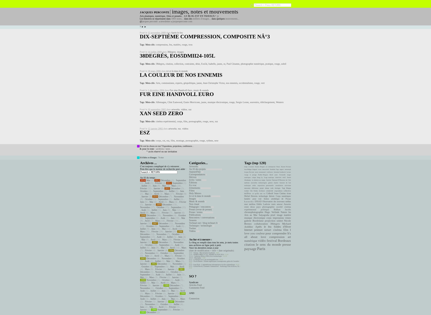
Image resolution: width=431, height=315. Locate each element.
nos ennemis (232, 83)
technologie (263, 196)
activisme (288, 185)
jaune (219, 64)
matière (176, 44)
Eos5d (204, 64)
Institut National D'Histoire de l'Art (278, 180)
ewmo (259, 169)
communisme (167, 83)
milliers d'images (201, 19)
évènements (195, 188)
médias (252, 204)
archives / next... (164, 149)
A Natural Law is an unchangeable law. (206, 259)
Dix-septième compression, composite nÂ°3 (205, 37)
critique (254, 177)
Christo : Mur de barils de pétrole (204, 253)
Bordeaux (284, 240)
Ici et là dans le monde (200, 196)
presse (286, 244)
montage (180, 140)
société (279, 207)
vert (263, 83)
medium (247, 183)
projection (270, 220)
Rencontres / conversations (202, 217)
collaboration (261, 223)
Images (192, 198)
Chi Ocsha (254, 191)
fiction (266, 199)
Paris (261, 248)
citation (169, 64)
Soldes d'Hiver (282, 226)
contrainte (189, 64)
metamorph (288, 169)
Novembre (179, 196)
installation (279, 185)
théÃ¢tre (247, 193)
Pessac (278, 167)
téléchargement (267, 102)
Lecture (289, 172)
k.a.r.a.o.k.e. (249, 201)
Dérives (193, 177)
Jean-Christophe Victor (214, 83)
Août (147, 183)
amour (280, 204)
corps (179, 121)
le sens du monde (268, 244)
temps (245, 167)
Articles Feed (195, 285)
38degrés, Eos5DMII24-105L (177, 56)
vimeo (288, 218)
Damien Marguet (260, 167)
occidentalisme (246, 83)
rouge (184, 44)
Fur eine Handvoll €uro (181, 90)
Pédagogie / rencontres (200, 207)
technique (247, 185)
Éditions (193, 182)
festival (272, 240)
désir (197, 64)
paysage (250, 249)
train (273, 204)
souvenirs (254, 102)
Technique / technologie (200, 225)
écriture (262, 191)
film (185, 121)
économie (251, 167)
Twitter (161, 157)
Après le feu (177, 32)
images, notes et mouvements (205, 12)
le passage (253, 175)
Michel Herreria (250, 196)
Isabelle (212, 64)
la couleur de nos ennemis (181, 75)
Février (158, 183)
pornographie (195, 121)
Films (192, 190)
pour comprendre (276, 233)
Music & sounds (197, 201)
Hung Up (260, 177)
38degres (171, 52)
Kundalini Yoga (274, 169)
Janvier (157, 188)
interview (278, 177)
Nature (284, 212)
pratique (269, 64)
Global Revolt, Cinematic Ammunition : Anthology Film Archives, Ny (216, 266)
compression (162, 44)
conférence (270, 172)
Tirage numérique (269, 177)
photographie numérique (252, 64)
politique (265, 209)
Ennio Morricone (192, 102)
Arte (158, 83)
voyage (246, 175)
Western (280, 102)
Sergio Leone (242, 102)
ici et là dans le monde (177, 71)
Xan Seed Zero (161, 113)
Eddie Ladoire (263, 204)
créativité (269, 191)
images (180, 52)
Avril (156, 194)
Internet (248, 229)
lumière (247, 199)
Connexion (194, 298)
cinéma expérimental (166, 121)
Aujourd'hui (195, 172)
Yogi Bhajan (286, 188)
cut (163, 140)
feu (170, 44)
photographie (268, 207)
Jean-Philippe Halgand (250, 169)
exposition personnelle (266, 185)
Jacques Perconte (249, 172)
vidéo (262, 240)
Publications (195, 215)
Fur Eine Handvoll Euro (177, 94)
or (224, 64)
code (271, 188)
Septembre (181, 180)
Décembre (165, 180)
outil (284, 177)
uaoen (256, 172)
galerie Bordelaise (254, 220)
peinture (258, 229)
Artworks (194, 166)
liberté (271, 175)
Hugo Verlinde (272, 212)
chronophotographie (253, 212)
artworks (175, 109)
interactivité (265, 169)
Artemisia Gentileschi (280, 172)
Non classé (194, 204)
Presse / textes (196, 212)
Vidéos (192, 231)
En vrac (193, 185)
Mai (148, 180)
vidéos (184, 109)
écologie (277, 188)
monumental (262, 172)
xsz (189, 109)
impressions (278, 218)
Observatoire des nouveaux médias (276, 201)
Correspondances (197, 174)
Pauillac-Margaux (263, 175)
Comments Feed (196, 288)
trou (190, 44)
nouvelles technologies (259, 183)
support (282, 169)
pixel (273, 215)
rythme (209, 140)
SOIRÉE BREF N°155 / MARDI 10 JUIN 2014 (208, 254)
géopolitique (189, 83)
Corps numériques (283, 196)
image (280, 215)
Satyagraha (264, 215)
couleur (260, 233)
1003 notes (176, 19)
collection (178, 64)
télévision (255, 188)
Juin (155, 186)
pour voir (257, 199)
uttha (254, 185)
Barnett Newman (286, 167)
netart (267, 229)
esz (179, 128)
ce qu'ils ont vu (258, 193)
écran (289, 193)
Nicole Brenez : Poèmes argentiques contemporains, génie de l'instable (216, 261)
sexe (211, 121)
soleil (283, 64)
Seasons (193, 220)
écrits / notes (195, 180)
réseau (267, 188)
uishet (280, 220)
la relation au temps (258, 180)
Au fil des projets (197, 169)
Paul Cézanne (233, 64)
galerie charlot (273, 183)
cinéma (277, 229)
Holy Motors (195, 193)
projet (262, 188)
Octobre (144, 191)
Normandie (282, 175)
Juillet (144, 186)
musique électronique (218, 102)
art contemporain (270, 167)
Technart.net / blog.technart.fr (203, 223)
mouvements (231, 19)
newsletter (165, 21)
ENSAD (258, 201)
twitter (246, 191)
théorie (271, 196)
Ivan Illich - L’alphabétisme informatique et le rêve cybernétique (214, 265)
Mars (173, 186)
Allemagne (161, 102)
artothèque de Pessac (281, 199)
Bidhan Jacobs (282, 209)
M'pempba (197, 258)
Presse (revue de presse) (200, 209)
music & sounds (201, 90)
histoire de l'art (285, 183)
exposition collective (282, 191)
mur (246, 204)
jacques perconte (150, 21)
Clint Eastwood (175, 102)
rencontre (247, 188)
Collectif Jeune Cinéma (276, 193)
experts (178, 83)
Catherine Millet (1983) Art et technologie (208, 256)
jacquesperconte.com (182, 21)
